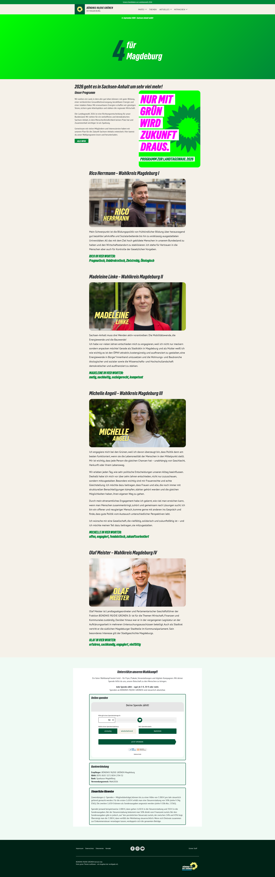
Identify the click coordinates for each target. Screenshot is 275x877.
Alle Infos (81, 141)
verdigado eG (113, 864)
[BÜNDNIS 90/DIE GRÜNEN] (80, 9)
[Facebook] (132, 848)
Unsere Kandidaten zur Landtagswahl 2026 (137, 2)
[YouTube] (142, 848)
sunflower (92, 864)
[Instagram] (137, 848)
